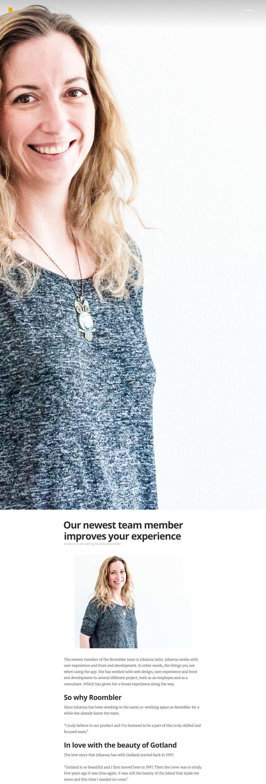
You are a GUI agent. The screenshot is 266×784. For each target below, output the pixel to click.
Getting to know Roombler (103, 544)
